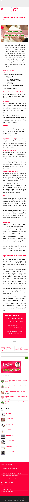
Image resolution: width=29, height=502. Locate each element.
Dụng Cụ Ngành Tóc (23, 497)
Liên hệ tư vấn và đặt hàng (10, 88)
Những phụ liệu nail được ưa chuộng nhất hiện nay (15, 386)
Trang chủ (3, 497)
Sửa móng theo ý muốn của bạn (12, 79)
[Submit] (26, 358)
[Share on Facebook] (14, 342)
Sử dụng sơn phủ (9, 83)
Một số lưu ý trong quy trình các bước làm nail (14, 86)
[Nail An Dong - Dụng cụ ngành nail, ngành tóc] (14, 9)
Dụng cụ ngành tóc (7, 489)
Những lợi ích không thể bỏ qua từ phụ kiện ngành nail (16, 381)
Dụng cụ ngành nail (7, 486)
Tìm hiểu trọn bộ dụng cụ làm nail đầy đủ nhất (15, 402)
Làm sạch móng (9, 76)
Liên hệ (22, 498)
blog (3, 15)
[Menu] (2, 9)
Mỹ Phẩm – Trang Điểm (11, 498)
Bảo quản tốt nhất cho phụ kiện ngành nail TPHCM (6, 348)
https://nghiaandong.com (16, 333)
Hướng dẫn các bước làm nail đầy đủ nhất (16, 391)
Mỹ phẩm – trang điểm (8, 491)
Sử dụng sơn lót (9, 82)
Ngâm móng (8, 77)
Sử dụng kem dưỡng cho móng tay (14, 80)
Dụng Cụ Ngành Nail (12, 497)
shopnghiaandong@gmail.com (16, 331)
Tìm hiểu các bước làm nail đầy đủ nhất (13, 74)
